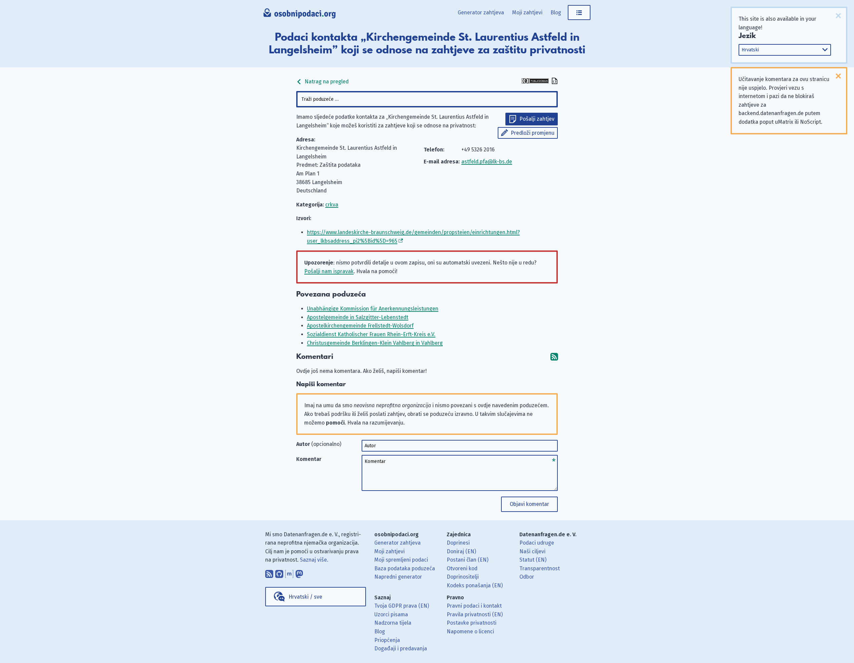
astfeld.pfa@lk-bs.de (486, 161)
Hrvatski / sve (305, 597)
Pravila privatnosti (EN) (475, 614)
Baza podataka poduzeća (404, 568)
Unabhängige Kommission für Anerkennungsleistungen (372, 308)
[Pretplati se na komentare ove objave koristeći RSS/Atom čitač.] (554, 357)
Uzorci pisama (391, 614)
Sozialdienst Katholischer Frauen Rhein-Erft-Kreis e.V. (371, 334)
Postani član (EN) (467, 560)
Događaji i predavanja (400, 648)
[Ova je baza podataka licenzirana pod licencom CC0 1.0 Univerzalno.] (535, 81)
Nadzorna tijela (392, 623)
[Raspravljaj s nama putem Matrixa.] (289, 572)
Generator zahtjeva (481, 12)
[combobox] (427, 99)
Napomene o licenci (470, 631)
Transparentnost (539, 568)
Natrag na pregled (326, 81)
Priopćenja (387, 640)
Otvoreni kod (462, 568)
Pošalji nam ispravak (329, 271)
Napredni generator (398, 577)
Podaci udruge (536, 543)
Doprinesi (458, 543)
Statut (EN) (532, 560)
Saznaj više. (314, 560)
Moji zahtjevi (527, 12)
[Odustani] (838, 15)
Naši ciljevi (532, 551)
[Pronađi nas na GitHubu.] (279, 572)
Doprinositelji (463, 577)
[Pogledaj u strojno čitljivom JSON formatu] (554, 81)
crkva (331, 204)
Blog (555, 12)
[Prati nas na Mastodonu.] (299, 572)
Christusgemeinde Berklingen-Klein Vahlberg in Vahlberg (375, 343)
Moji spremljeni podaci (401, 560)
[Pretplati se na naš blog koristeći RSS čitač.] (269, 572)
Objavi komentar (529, 504)
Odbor (526, 577)
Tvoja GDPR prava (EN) (401, 606)
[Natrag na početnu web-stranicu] (300, 15)
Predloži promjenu (532, 133)
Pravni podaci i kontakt (474, 606)
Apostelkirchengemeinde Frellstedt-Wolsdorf (360, 325)
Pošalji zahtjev (536, 119)
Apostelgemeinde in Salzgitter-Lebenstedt (357, 317)
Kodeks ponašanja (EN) (475, 585)
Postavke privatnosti (471, 623)
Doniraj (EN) (461, 551)
